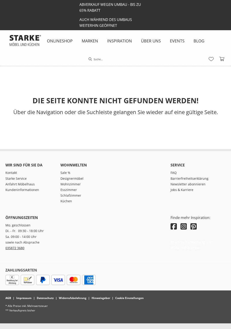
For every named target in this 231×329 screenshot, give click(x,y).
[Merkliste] (211, 59)
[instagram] (183, 226)
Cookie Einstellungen (129, 298)
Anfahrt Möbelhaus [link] (20, 184)
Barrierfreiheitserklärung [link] (189, 178)
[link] (60, 41)
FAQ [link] (174, 172)
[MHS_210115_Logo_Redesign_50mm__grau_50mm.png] (25, 40)
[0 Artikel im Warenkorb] (222, 59)
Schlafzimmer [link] (70, 195)
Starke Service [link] (16, 178)
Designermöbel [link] (71, 178)
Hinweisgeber (101, 298)
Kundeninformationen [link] (22, 190)
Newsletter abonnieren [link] (188, 184)
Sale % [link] (65, 172)
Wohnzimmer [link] (70, 184)
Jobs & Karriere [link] (182, 190)
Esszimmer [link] (68, 190)
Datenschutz (45, 298)
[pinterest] (193, 226)
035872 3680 (14, 248)
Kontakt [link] (11, 172)
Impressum (24, 298)
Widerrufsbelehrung (72, 298)
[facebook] (174, 226)
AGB (8, 298)
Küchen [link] (66, 201)
